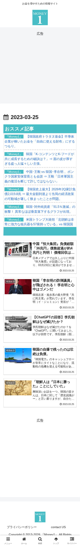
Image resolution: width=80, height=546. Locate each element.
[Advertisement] (40, 67)
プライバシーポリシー (22, 527)
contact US (58, 527)
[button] (71, 514)
